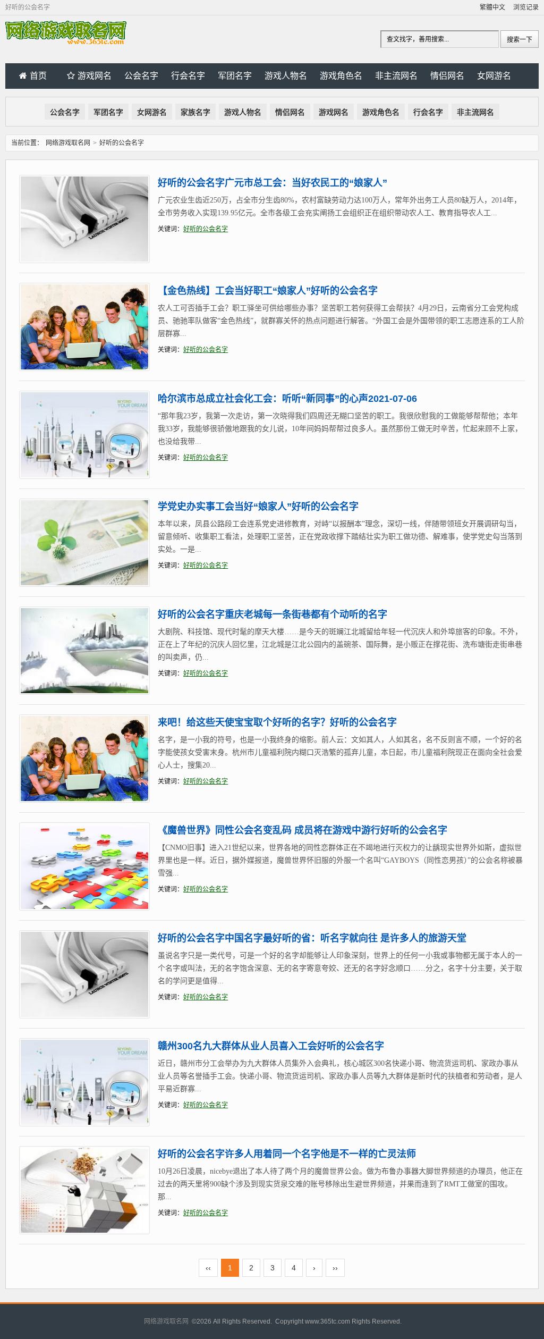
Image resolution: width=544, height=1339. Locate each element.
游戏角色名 (341, 75)
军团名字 (235, 75)
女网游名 (494, 75)
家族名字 (195, 112)
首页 (38, 75)
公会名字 (141, 75)
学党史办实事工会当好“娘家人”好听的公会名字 (258, 506)
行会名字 (188, 75)
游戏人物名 (286, 75)
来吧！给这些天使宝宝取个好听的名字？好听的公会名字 (277, 722)
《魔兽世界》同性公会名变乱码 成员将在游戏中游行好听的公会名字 (302, 830)
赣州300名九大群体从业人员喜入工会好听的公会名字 (271, 1046)
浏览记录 (526, 7)
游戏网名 (95, 75)
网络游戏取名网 (68, 143)
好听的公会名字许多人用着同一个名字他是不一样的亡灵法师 (287, 1154)
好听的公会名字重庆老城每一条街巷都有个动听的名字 (272, 614)
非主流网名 (396, 75)
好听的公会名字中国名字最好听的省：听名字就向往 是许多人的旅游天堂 (312, 938)
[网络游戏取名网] (65, 42)
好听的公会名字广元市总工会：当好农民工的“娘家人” (272, 183)
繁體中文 (492, 7)
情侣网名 (447, 75)
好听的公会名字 (205, 229)
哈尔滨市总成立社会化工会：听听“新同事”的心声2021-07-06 (287, 398)
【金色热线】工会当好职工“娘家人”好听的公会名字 (268, 290)
